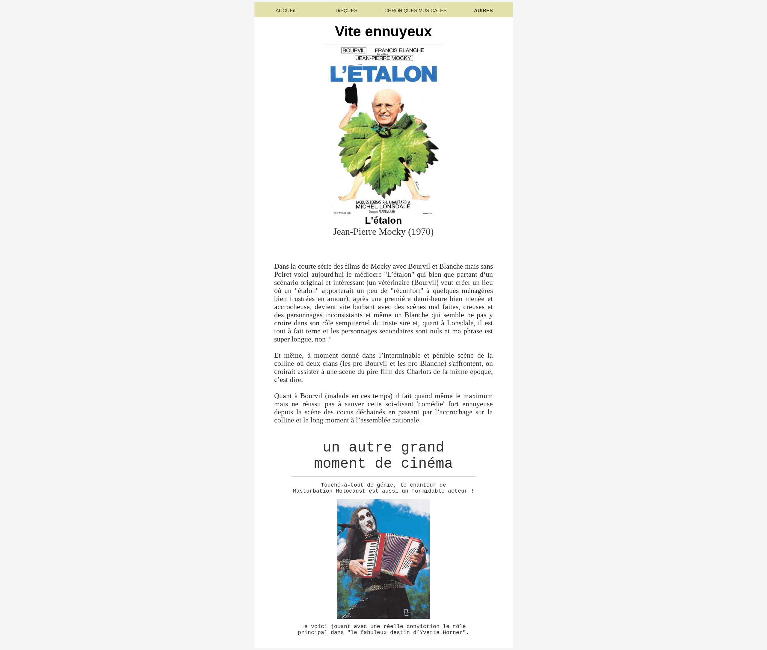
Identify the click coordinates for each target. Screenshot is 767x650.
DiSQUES (346, 10)
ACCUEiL (286, 10)
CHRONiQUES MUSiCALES (415, 10)
